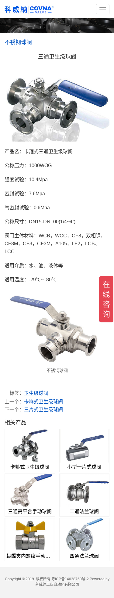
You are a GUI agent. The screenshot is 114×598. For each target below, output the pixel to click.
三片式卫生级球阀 (43, 409)
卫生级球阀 (36, 393)
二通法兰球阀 (84, 511)
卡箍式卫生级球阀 (43, 401)
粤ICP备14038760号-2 (70, 579)
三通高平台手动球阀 (30, 511)
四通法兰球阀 (84, 556)
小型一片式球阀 (84, 467)
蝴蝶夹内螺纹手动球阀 (29, 556)
